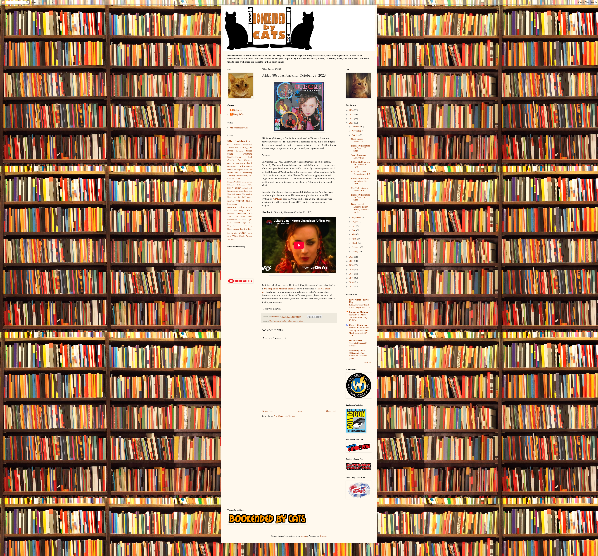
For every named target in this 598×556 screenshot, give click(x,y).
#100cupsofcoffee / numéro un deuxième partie (358, 356)
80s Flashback (275, 320)
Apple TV (248, 148)
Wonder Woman (245, 236)
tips (244, 222)
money (249, 197)
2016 (351, 282)
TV (245, 228)
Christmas (248, 160)
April (354, 238)
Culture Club (287, 320)
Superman (242, 219)
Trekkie (236, 229)
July (354, 225)
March (355, 242)
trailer (241, 226)
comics (241, 166)
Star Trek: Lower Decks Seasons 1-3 (360, 173)
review (248, 207)
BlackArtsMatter (234, 157)
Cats (239, 160)
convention (231, 169)
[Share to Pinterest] (320, 316)
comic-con (232, 166)
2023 (351, 122)
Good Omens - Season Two (357, 140)
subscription (232, 219)
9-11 (250, 141)
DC (240, 172)
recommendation (235, 207)
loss (233, 193)
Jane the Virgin (238, 191)
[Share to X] (314, 316)
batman (249, 150)
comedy (230, 163)
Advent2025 (247, 144)
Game (239, 178)
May (354, 234)
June (354, 230)
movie (230, 201)
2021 (351, 260)
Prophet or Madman (358, 312)
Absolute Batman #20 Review (358, 344)
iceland (245, 188)
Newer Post (267, 410)
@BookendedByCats (239, 127)
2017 (351, 277)
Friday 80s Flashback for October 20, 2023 (360, 165)
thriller (237, 222)
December (356, 126)
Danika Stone (232, 172)
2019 (351, 269)
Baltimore (239, 151)
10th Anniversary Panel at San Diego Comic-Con (359, 306)
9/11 (229, 145)
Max (243, 194)
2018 (351, 273)
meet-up (249, 194)
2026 (351, 110)
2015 (351, 286)
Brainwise (237, 110)
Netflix (249, 200)
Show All (367, 362)
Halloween (241, 185)
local (246, 191)
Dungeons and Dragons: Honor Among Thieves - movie (360, 208)
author (230, 150)
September (357, 217)
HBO (250, 184)
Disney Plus (234, 175)
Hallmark (230, 185)
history (230, 187)
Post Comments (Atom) (284, 416)
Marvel (238, 194)
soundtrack (241, 213)
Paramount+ (232, 204)
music (295, 320)
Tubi (241, 229)
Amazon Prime (233, 147)
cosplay (240, 169)
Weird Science (355, 340)
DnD (250, 175)
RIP (229, 210)
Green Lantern (247, 182)
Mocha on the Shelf (236, 197)
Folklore (230, 178)
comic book (246, 163)
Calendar (231, 160)
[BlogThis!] (311, 316)
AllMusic (277, 198)
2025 (351, 114)
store (250, 216)
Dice (244, 172)
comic (237, 163)
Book (250, 156)
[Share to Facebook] (317, 316)
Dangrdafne (238, 114)
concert (249, 166)
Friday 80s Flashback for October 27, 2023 (360, 148)
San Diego (239, 210)
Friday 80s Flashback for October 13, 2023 (360, 181)
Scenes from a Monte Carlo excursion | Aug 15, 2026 (358, 317)
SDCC (249, 210)
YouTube (230, 239)
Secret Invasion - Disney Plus (358, 156)
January (355, 251)
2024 (351, 118)
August (355, 221)
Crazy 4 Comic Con (358, 325)
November (357, 130)
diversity (244, 175)
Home (299, 410)
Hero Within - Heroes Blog (359, 301)
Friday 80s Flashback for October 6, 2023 (360, 197)
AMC (242, 147)
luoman (304, 535)
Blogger (323, 535)
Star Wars (240, 216)
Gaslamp (237, 181)
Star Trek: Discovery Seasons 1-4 (360, 189)
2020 (351, 265)
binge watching (239, 153)
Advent (237, 144)
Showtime (231, 213)
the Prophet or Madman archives (280, 288)
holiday (238, 187)
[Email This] (308, 316)
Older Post (331, 410)
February (356, 247)
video (300, 320)
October (355, 135)
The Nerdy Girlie (357, 350)
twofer (234, 233)
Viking (235, 236)
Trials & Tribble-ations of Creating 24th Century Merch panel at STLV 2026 (359, 331)
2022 (351, 256)
